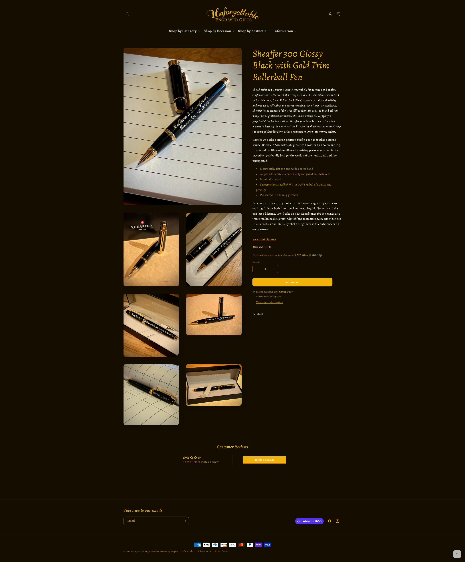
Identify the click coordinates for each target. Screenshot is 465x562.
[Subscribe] (185, 521)
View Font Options (264, 239)
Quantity (257, 261)
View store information (269, 302)
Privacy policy (204, 551)
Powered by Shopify (168, 551)
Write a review (264, 460)
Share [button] (260, 313)
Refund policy (188, 551)
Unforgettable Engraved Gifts (145, 551)
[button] (128, 14)
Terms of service (222, 551)
